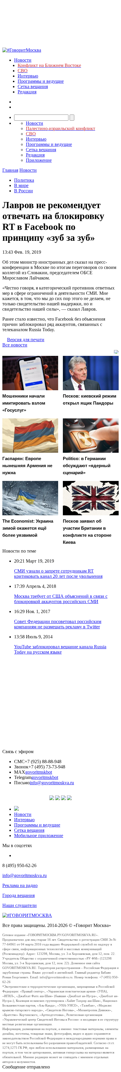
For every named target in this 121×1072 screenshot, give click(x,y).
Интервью (28, 75)
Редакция (27, 91)
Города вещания (18, 895)
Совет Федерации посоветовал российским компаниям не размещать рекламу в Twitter (57, 624)
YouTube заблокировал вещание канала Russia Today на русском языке (60, 649)
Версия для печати (25, 339)
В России (23, 190)
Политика (24, 180)
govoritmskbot (38, 772)
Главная (10, 170)
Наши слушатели (19, 905)
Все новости (14, 344)
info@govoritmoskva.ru (52, 782)
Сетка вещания (33, 86)
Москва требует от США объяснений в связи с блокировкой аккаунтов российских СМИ (60, 599)
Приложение (39, 160)
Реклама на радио (20, 885)
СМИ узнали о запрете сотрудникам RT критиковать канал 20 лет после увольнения (58, 573)
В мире (21, 185)
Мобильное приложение (38, 835)
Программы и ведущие (41, 81)
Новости (22, 60)
